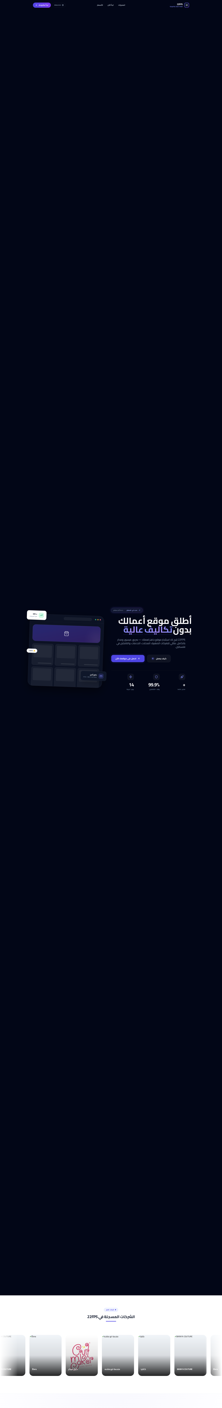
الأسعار (100, 5)
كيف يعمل (161, 658)
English (57, 5)
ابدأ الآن (111, 5)
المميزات (121, 5)
